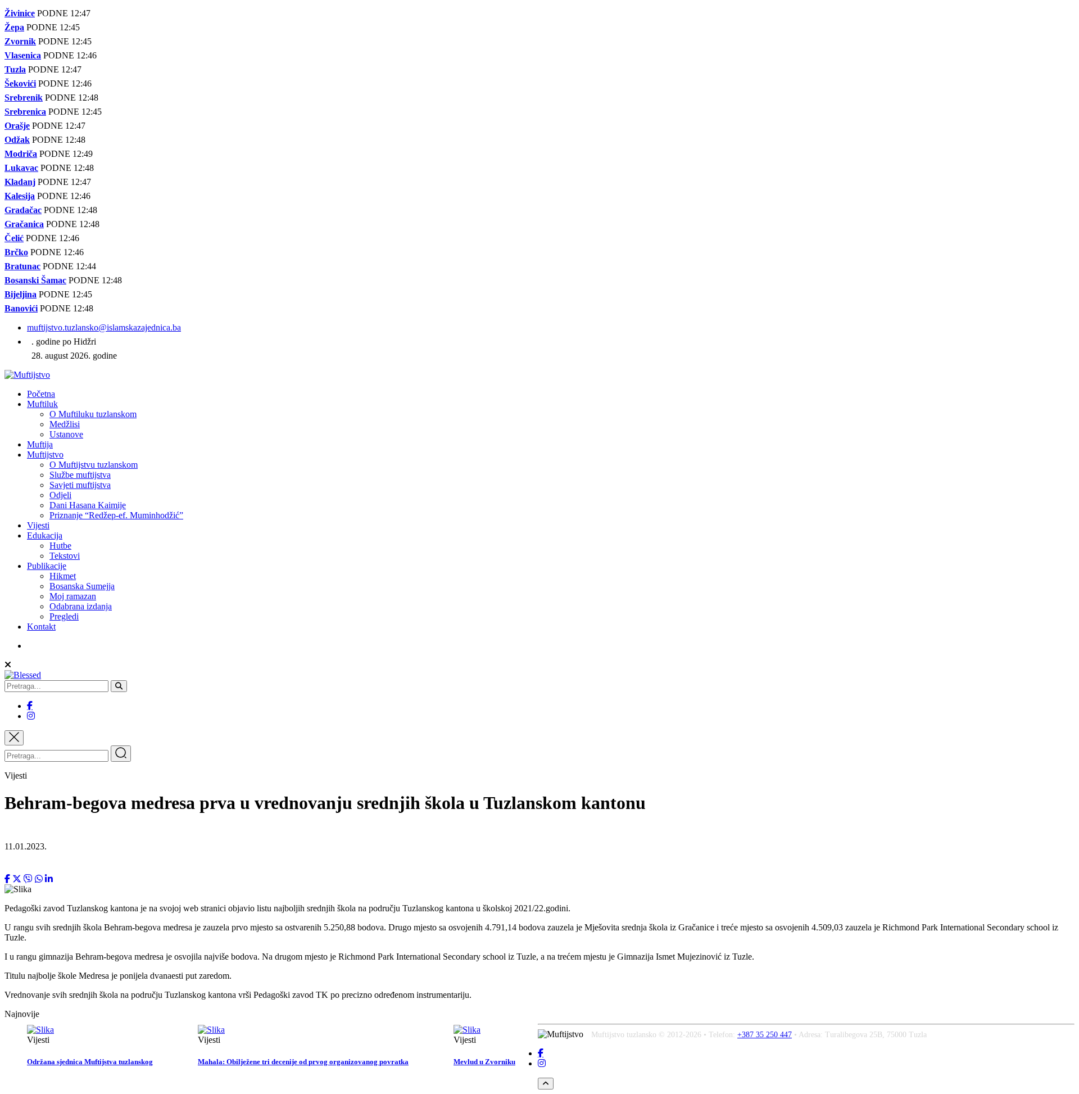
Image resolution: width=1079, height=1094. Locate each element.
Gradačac (23, 210)
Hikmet (62, 576)
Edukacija (44, 535)
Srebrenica (25, 111)
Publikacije (46, 566)
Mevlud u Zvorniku (484, 1061)
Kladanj (19, 182)
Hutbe (60, 545)
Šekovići (20, 83)
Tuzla (15, 69)
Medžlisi (64, 424)
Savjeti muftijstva (80, 485)
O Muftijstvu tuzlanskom (93, 464)
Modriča (20, 154)
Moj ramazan (72, 596)
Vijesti (38, 525)
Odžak (17, 139)
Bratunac (22, 266)
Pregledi (64, 616)
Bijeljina (20, 294)
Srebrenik (23, 97)
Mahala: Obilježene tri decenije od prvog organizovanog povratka (303, 1061)
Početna (41, 394)
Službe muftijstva (80, 475)
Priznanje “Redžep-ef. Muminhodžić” (116, 515)
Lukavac (21, 168)
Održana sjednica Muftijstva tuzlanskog (90, 1061)
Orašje (17, 125)
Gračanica (24, 224)
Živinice (19, 13)
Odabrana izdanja (80, 606)
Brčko (16, 252)
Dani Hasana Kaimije (87, 505)
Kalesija (19, 196)
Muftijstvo (45, 454)
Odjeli (60, 495)
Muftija (40, 444)
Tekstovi (64, 555)
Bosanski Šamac (35, 280)
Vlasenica (22, 55)
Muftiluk (42, 404)
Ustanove (66, 434)
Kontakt (41, 626)
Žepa (14, 27)
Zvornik (20, 41)
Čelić (14, 238)
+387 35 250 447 (764, 1034)
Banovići (21, 308)
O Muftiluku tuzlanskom (93, 414)
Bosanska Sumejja (82, 586)
